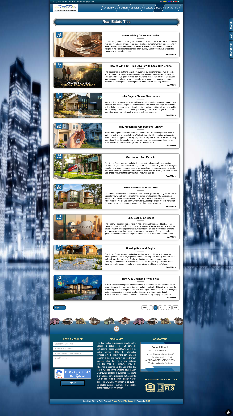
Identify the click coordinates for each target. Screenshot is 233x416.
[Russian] (168, 2)
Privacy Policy (117, 401)
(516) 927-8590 (70, 2)
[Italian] (178, 2)
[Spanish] (164, 2)
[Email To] (116, 328)
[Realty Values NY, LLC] (65, 8)
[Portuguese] (166, 2)
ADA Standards (129, 401)
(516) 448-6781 (58, 2)
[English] (161, 2)
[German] (176, 2)
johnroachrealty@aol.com (85, 2)
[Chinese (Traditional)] (171, 2)
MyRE (148, 401)
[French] (173, 2)
